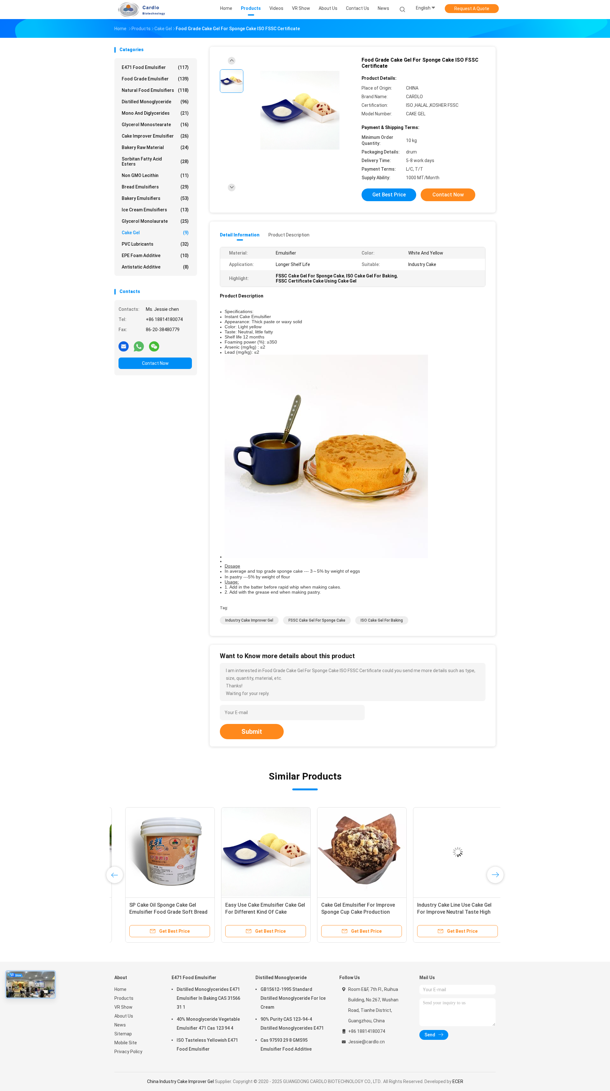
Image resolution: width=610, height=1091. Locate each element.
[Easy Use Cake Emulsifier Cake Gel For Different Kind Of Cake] (255, 852)
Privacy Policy (128, 1051)
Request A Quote (471, 8)
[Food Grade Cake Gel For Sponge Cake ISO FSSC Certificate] (300, 110)
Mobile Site (125, 1042)
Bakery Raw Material (155, 147)
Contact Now (155, 363)
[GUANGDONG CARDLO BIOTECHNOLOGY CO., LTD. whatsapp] (139, 346)
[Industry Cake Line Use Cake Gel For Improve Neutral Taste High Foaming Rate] (447, 852)
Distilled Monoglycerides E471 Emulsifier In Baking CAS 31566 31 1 (208, 998)
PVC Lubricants (155, 244)
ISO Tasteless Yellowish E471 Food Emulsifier (207, 1045)
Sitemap (123, 1033)
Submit (251, 731)
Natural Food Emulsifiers (155, 90)
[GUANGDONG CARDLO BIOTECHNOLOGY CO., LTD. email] (124, 346)
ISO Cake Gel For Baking (382, 620)
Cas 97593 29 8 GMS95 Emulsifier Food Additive (286, 1045)
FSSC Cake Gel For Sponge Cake (316, 620)
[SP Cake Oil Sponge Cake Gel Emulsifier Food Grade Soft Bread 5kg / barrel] (159, 852)
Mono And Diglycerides (155, 113)
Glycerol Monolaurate (155, 221)
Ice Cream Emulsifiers (155, 209)
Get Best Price (389, 195)
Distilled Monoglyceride (155, 101)
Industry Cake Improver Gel (249, 620)
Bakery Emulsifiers (155, 198)
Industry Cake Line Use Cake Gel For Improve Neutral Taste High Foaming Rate (443, 912)
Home (120, 989)
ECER (457, 1081)
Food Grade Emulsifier (155, 78)
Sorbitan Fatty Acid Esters (155, 161)
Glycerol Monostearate (155, 124)
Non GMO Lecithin (155, 175)
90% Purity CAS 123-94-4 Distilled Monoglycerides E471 (292, 1024)
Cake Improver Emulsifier (155, 136)
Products (123, 998)
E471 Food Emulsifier (155, 67)
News (120, 1024)
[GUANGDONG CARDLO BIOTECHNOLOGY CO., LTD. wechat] (154, 346)
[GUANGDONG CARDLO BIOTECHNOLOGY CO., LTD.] (139, 9)
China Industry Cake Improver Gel (180, 1081)
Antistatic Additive (155, 266)
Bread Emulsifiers (155, 186)
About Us (123, 1016)
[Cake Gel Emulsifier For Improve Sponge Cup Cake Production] (351, 852)
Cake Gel (155, 232)
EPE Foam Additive (155, 255)
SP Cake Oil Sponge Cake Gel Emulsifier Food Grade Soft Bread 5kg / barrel (158, 912)
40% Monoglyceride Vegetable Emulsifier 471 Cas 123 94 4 (208, 1024)
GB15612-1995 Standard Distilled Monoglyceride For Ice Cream (293, 998)
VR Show (123, 1007)
